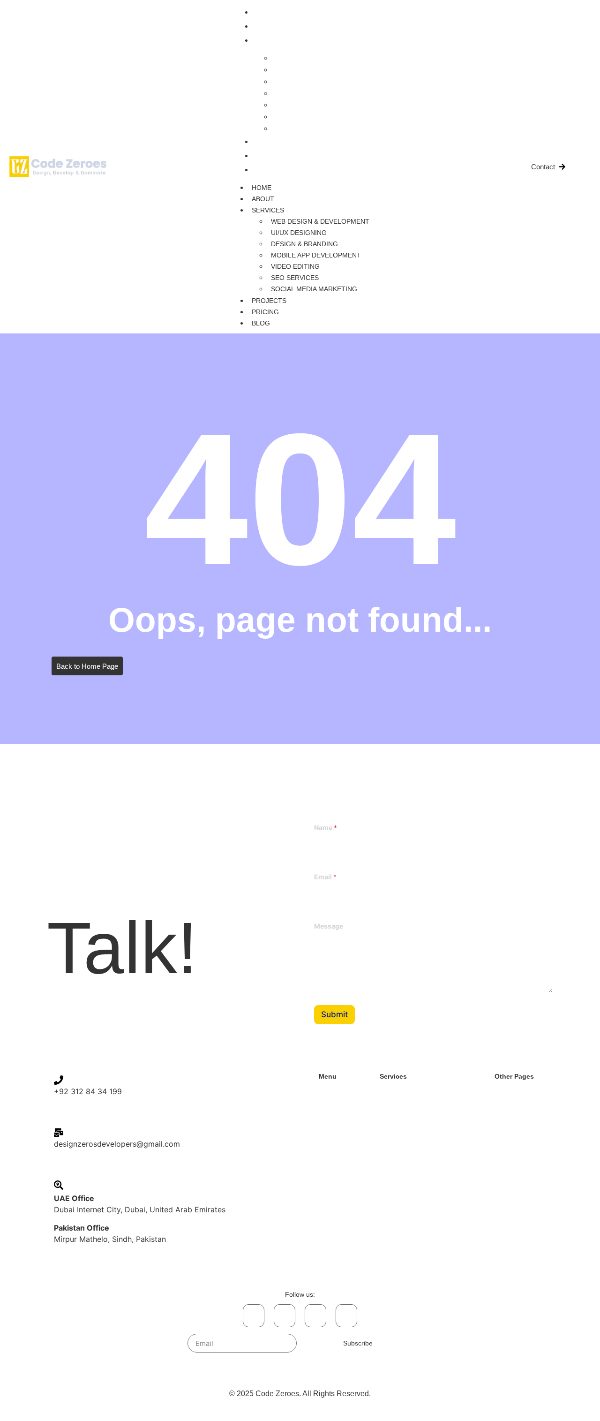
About (267, 26)
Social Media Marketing (317, 128)
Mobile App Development (320, 93)
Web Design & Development (325, 58)
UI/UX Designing (306, 70)
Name (325, 827)
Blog (265, 170)
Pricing (270, 155)
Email (325, 877)
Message (328, 926)
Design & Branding (310, 81)
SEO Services (301, 117)
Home (266, 12)
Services (272, 40)
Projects (273, 141)
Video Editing (300, 105)
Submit (334, 1014)
